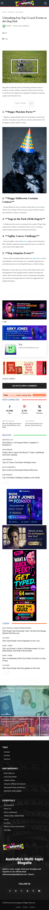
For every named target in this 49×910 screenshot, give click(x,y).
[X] (33, 891)
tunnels (24, 241)
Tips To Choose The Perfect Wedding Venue (19, 462)
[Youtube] (39, 891)
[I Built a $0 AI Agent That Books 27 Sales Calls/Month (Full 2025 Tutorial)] (19, 726)
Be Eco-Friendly (9, 467)
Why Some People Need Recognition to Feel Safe (21, 668)
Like (9, 405)
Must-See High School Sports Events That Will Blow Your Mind (11, 425)
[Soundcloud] (27, 891)
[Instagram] (15, 891)
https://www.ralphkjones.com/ (29, 347)
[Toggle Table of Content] (30, 104)
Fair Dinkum (19, 12)
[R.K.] (4, 25)
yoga (21, 224)
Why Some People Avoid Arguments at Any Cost (20, 641)
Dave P (3, 734)
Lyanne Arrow (5, 714)
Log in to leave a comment (24, 386)
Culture (5, 638)
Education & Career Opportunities (16, 628)
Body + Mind (7, 645)
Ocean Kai (44, 734)
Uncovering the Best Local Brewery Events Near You (34, 424)
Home (4, 12)
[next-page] (7, 482)
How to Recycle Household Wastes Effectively (20, 470)
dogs (36, 207)
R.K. (9, 25)
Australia (11, 12)
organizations (36, 258)
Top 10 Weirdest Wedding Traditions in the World (21, 478)
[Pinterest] (21, 891)
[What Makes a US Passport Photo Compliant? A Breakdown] (24, 700)
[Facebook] (9, 891)
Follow (24, 405)
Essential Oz (7, 440)
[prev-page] (3, 482)
